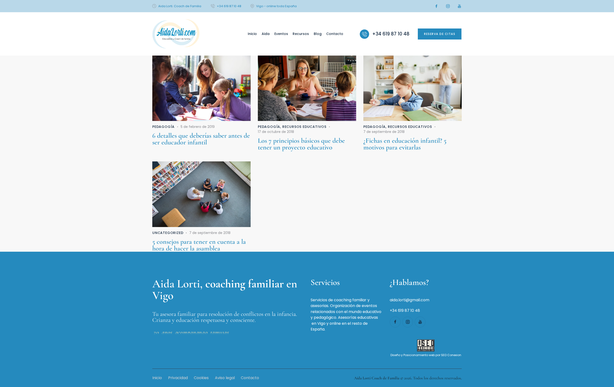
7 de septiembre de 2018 (384, 131)
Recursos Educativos (304, 126)
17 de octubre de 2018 (276, 131)
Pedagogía (163, 126)
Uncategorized (167, 232)
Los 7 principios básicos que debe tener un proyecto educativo (301, 144)
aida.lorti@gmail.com (409, 300)
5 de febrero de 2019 (198, 126)
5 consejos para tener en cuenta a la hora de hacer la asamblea (199, 245)
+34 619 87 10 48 (405, 310)
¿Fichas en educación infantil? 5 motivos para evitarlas (404, 144)
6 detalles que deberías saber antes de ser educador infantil (201, 139)
